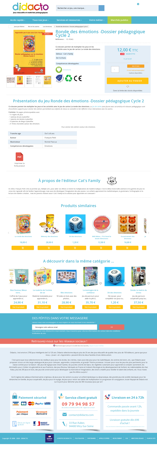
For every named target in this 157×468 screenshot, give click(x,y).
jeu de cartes (97, 106)
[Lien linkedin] (122, 341)
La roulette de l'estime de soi (42, 291)
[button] (8, 233)
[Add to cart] (23, 248)
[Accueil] (9, 26)
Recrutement (117, 438)
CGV (126, 438)
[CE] (77, 82)
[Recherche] (101, 8)
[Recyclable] (69, 82)
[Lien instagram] (115, 341)
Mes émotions (66, 292)
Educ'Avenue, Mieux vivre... (18, 291)
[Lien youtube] (108, 341)
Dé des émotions (115, 292)
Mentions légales (137, 438)
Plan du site (151, 438)
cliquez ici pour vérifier (96, 346)
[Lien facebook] (102, 341)
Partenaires (91, 438)
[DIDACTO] (30, 8)
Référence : (60, 39)
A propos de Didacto (64, 438)
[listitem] (23, 232)
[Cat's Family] (110, 180)
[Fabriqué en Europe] (60, 82)
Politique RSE (79, 438)
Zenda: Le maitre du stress (138, 291)
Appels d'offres (104, 438)
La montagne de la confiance (90, 291)
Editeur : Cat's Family (64, 54)
